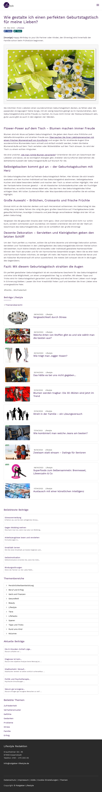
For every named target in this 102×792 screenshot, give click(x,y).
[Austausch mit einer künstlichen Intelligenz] (17, 490)
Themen (64, 780)
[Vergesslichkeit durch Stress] (17, 316)
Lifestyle (20, 28)
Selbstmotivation (12, 557)
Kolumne (12, 633)
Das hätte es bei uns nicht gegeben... (54, 375)
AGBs (33, 780)
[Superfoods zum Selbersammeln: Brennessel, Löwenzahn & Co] (17, 471)
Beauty (11, 603)
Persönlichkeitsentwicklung (21, 585)
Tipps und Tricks (15, 625)
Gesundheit (13, 598)
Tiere (10, 612)
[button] (8, 32)
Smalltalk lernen (12, 547)
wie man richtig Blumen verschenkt (38, 155)
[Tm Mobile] (98, 5)
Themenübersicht (13, 305)
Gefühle (7, 714)
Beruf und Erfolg (16, 590)
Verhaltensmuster (12, 710)
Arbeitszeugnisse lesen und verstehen (22, 537)
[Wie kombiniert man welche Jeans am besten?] (17, 432)
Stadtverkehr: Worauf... (15, 669)
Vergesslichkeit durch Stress (49, 317)
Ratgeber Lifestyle (25, 785)
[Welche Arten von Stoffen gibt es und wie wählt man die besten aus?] (17, 336)
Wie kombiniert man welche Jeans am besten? (60, 433)
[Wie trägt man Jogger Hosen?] (17, 355)
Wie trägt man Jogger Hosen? (50, 355)
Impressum (23, 780)
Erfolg (7, 735)
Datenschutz (10, 780)
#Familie (7, 290)
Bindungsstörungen (13, 567)
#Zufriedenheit (20, 290)
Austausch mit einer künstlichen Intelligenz (58, 491)
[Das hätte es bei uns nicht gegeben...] (17, 374)
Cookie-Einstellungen (47, 780)
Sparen (11, 620)
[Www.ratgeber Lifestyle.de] (8, 5)
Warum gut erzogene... (15, 689)
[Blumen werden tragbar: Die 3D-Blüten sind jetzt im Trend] (17, 394)
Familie (7, 731)
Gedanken (8, 718)
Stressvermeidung (13, 517)
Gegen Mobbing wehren (15, 527)
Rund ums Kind (15, 629)
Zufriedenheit (10, 705)
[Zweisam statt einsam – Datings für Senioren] (17, 452)
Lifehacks (12, 616)
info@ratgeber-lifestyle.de (16, 763)
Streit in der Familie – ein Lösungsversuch (57, 413)
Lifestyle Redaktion (15, 746)
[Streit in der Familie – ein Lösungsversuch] (17, 413)
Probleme (8, 722)
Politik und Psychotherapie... (17, 679)
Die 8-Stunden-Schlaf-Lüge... (18, 649)
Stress (7, 727)
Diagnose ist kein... (13, 659)
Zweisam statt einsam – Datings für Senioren (59, 452)
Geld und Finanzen (17, 594)
